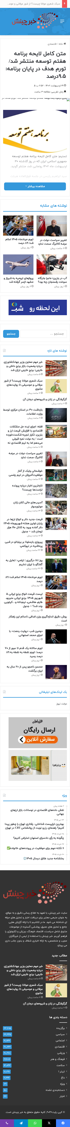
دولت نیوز (61, 704)
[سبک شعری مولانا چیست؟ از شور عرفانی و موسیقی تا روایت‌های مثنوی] (56, 386)
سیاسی (60, 1034)
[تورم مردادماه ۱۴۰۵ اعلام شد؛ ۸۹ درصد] (18, 226)
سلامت (61, 1065)
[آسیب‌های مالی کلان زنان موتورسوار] (56, 508)
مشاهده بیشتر (36, 186)
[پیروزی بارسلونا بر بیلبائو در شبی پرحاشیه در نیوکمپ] (56, 548)
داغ (63, 1078)
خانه (61, 44)
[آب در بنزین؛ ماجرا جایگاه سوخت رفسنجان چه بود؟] (52, 264)
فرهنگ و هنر (58, 1059)
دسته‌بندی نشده (55, 1090)
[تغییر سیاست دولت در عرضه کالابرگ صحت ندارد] (52, 226)
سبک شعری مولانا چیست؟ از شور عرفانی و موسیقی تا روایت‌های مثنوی (23, 385)
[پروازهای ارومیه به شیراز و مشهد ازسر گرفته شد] (18, 264)
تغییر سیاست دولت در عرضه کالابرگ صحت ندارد (52, 242)
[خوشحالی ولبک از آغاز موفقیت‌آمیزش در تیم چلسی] (56, 475)
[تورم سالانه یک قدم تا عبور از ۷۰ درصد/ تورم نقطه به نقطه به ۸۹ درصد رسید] (56, 652)
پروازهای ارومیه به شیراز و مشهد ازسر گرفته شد (18, 280)
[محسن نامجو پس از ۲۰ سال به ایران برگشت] (56, 672)
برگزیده (60, 1028)
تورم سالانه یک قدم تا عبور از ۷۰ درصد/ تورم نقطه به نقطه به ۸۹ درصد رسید (24, 652)
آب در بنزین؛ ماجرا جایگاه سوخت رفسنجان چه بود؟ (52, 280)
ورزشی (61, 1053)
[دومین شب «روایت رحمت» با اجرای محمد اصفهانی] (56, 636)
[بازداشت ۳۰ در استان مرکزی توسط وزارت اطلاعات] (56, 415)
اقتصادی (52, 44)
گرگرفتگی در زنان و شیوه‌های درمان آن (45, 399)
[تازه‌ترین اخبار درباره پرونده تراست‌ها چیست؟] (56, 491)
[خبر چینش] (35, 22)
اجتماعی (60, 1040)
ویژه (62, 1084)
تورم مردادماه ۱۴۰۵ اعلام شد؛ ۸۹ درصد (19, 241)
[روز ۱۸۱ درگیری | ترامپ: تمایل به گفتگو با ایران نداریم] (56, 566)
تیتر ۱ (61, 1071)
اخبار (62, 1096)
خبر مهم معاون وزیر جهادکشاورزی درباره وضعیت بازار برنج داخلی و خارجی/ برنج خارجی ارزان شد (23, 366)
